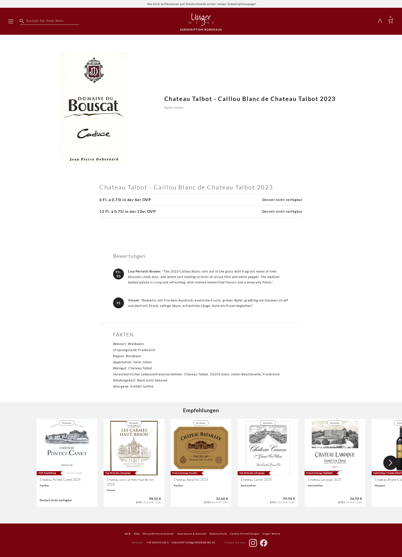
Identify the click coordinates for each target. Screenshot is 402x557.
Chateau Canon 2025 (256, 480)
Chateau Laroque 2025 (324, 480)
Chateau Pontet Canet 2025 (60, 480)
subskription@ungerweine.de (193, 542)
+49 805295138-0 (158, 542)
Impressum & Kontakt (192, 533)
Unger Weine (271, 533)
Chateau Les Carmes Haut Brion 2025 (130, 482)
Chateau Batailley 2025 (191, 480)
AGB (128, 533)
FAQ (137, 533)
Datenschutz (218, 533)
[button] (390, 462)
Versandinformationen (158, 533)
